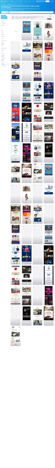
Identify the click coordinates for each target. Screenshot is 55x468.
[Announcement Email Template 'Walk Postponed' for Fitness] (27, 30)
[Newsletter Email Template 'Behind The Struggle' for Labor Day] (27, 92)
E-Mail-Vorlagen (3, 4)
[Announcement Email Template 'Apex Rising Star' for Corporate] (27, 132)
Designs (3, 12)
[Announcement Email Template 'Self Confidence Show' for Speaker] (49, 153)
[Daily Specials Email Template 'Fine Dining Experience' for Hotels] (38, 132)
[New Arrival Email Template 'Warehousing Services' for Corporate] (38, 71)
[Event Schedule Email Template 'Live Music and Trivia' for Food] (16, 92)
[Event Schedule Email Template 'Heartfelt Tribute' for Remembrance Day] (38, 112)
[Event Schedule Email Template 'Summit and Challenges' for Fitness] (49, 51)
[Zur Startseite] (3, 1)
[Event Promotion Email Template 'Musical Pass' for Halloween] (27, 153)
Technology (15, 4)
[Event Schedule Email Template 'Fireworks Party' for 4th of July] (16, 112)
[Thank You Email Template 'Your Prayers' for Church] (27, 173)
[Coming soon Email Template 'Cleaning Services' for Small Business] (16, 153)
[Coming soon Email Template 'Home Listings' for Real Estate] (38, 173)
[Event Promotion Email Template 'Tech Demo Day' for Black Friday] (27, 71)
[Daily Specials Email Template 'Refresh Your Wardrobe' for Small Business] (49, 30)
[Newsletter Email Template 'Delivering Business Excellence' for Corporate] (38, 92)
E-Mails (7, 12)
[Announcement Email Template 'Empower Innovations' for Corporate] (38, 30)
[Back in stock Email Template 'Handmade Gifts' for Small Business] (38, 51)
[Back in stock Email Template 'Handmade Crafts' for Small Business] (49, 112)
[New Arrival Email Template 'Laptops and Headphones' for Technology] (27, 112)
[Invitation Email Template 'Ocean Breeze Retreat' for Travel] (16, 173)
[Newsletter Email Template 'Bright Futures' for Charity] (16, 71)
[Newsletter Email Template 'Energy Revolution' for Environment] (16, 132)
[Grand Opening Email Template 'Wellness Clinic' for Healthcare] (27, 51)
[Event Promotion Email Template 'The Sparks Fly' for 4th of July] (49, 92)
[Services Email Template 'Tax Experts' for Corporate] (38, 153)
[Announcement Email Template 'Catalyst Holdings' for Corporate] (16, 51)
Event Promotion (9, 4)
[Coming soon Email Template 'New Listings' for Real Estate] (49, 132)
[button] (7, 20)
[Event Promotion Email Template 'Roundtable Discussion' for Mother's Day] (49, 71)
